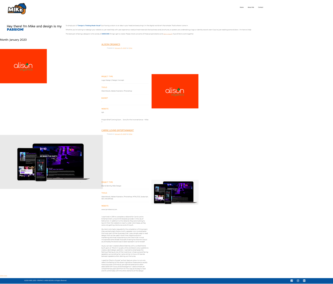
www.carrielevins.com (109, 209)
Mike (130, 48)
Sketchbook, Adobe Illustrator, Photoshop (116, 91)
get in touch (167, 34)
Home (242, 7)
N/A (102, 112)
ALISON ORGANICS (110, 44)
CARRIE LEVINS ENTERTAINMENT (117, 130)
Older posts (3, 275)
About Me (251, 7)
